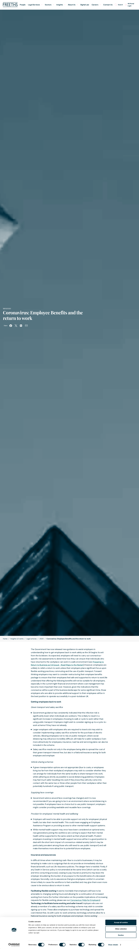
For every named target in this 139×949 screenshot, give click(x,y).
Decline (121, 935)
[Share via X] (16, 325)
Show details (113, 945)
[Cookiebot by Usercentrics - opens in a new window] (14, 944)
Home (5, 639)
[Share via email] (26, 325)
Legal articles (31, 639)
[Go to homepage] (10, 6)
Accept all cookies (121, 922)
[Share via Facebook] (10, 325)
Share (5, 326)
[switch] (62, 944)
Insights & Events (17, 639)
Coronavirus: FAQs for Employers (84, 900)
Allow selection (121, 929)
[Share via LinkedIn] (21, 325)
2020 (41, 639)
